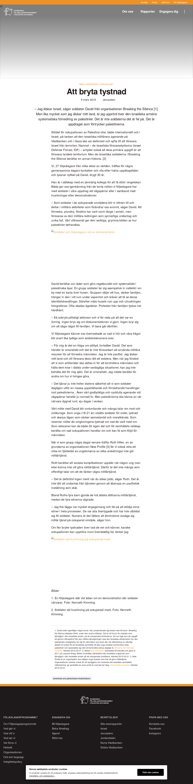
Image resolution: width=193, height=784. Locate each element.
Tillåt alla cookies (150, 772)
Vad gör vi (9, 728)
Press (154, 2)
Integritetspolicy (12, 761)
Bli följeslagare (60, 724)
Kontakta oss (157, 724)
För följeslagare (180, 2)
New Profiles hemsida (119, 665)
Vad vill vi (9, 733)
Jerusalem (106, 84)
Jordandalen (108, 738)
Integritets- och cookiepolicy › (42, 775)
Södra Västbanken (111, 747)
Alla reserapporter (111, 724)
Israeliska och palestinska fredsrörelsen (71, 678)
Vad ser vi (9, 738)
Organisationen (12, 752)
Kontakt (144, 2)
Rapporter (148, 11)
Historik (7, 747)
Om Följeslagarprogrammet (19, 724)
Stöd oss (165, 2)
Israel (103, 728)
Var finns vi (10, 742)
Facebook (155, 728)
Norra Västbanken (111, 742)
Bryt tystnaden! (97, 650)
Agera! (56, 733)
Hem (81, 84)
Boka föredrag (60, 728)
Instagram (155, 733)
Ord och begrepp (13, 757)
